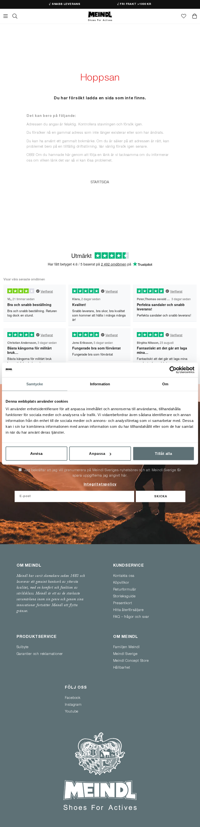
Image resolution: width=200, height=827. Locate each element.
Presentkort (122, 603)
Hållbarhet (121, 668)
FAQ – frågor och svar (131, 617)
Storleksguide (124, 596)
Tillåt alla (163, 453)
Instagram (73, 705)
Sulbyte (23, 647)
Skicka (160, 496)
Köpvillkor (121, 583)
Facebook (72, 698)
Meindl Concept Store (131, 661)
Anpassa (97, 453)
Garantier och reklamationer (40, 654)
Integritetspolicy (100, 484)
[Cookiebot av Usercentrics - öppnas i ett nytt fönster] (173, 369)
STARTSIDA (100, 182)
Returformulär (124, 590)
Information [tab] (100, 384)
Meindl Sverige (125, 654)
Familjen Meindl (126, 647)
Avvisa (36, 453)
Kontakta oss (124, 576)
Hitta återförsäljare (128, 610)
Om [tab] (165, 384)
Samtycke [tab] (34, 384)
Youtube (72, 712)
